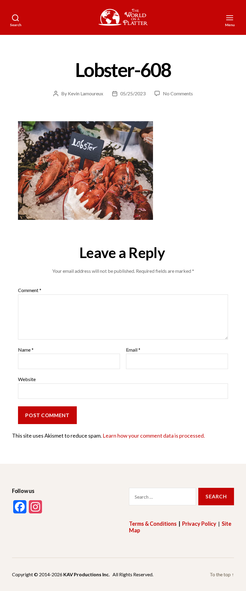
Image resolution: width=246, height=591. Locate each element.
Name (26, 349)
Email (133, 349)
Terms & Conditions (153, 523)
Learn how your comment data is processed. (154, 435)
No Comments (178, 93)
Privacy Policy (199, 523)
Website (27, 379)
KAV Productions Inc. (86, 574)
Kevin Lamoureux (85, 93)
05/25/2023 (133, 93)
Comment (29, 290)
